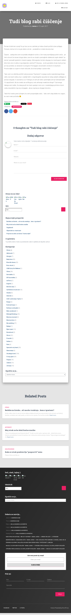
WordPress (65, 608)
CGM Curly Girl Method (13, 268)
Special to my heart (12, 347)
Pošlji (60, 594)
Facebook (6, 608)
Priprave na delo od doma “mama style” (18, 233)
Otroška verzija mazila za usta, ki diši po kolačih (50, 545)
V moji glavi (10, 356)
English (8, 283)
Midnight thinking (11, 314)
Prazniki (8, 338)
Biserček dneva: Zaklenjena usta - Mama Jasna (20, 539)
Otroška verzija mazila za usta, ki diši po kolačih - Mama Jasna (25, 548)
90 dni (8, 250)
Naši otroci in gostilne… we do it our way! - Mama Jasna (22, 536)
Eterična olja (10, 286)
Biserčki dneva (10, 262)
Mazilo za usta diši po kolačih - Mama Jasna (19, 545)
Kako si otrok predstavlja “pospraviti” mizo (23, 452)
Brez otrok (9, 265)
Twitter (14, 608)
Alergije (8, 256)
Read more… (53, 415)
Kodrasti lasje (10, 305)
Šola (7, 344)
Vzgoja (8, 359)
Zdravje (8, 365)
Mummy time (10, 320)
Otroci (8, 335)
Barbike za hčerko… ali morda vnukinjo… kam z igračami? (23, 221)
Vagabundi (9, 227)
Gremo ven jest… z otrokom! (49, 536)
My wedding (10, 323)
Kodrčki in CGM (16, 518)
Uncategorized (17, 106)
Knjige (8, 302)
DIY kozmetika (10, 277)
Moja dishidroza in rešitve (19, 524)
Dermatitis (9, 274)
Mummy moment (11, 317)
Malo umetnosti (11, 311)
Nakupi (8, 326)
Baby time (9, 259)
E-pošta (22, 608)
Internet (8, 296)
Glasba (8, 292)
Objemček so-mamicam (13, 230)
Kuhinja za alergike (12, 308)
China (8, 271)
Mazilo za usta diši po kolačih (56, 548)
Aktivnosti (9, 253)
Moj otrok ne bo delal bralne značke (17, 224)
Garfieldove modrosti (13, 289)
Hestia (52, 608)
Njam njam (9, 329)
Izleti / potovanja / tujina (13, 299)
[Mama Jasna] (4, 5)
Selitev (8, 341)
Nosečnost (9, 332)
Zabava (8, 362)
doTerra (8, 280)
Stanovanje (9, 350)
